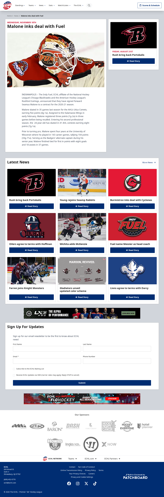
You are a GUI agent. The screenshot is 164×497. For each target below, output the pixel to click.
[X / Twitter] (86, 483)
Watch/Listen (63, 5)
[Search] (89, 5)
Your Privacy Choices (77, 473)
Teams (31, 5)
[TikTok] (95, 483)
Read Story (135, 61)
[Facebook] (69, 483)
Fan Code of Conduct (86, 467)
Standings (19, 5)
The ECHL (77, 5)
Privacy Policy (90, 470)
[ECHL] (7, 5)
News (41, 5)
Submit (82, 383)
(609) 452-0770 (9, 479)
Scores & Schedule (151, 5)
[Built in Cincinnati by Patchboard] (135, 476)
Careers (91, 473)
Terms (101, 470)
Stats (51, 5)
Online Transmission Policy (71, 470)
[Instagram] (77, 483)
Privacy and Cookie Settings (82, 477)
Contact (72, 467)
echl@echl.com (10, 483)
